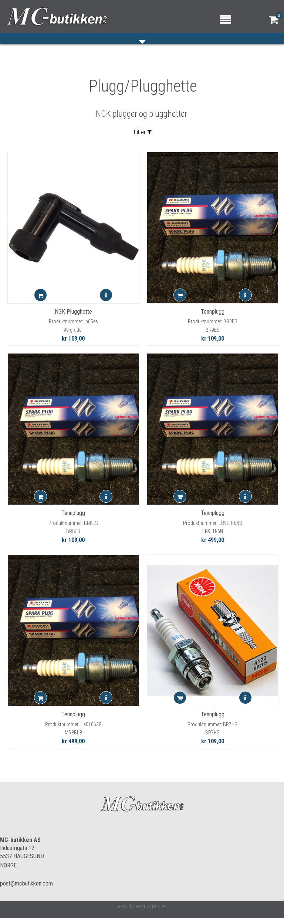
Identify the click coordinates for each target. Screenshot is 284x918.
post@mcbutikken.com (26, 883)
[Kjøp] (40, 295)
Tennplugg (212, 311)
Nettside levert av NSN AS (142, 906)
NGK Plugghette (73, 311)
